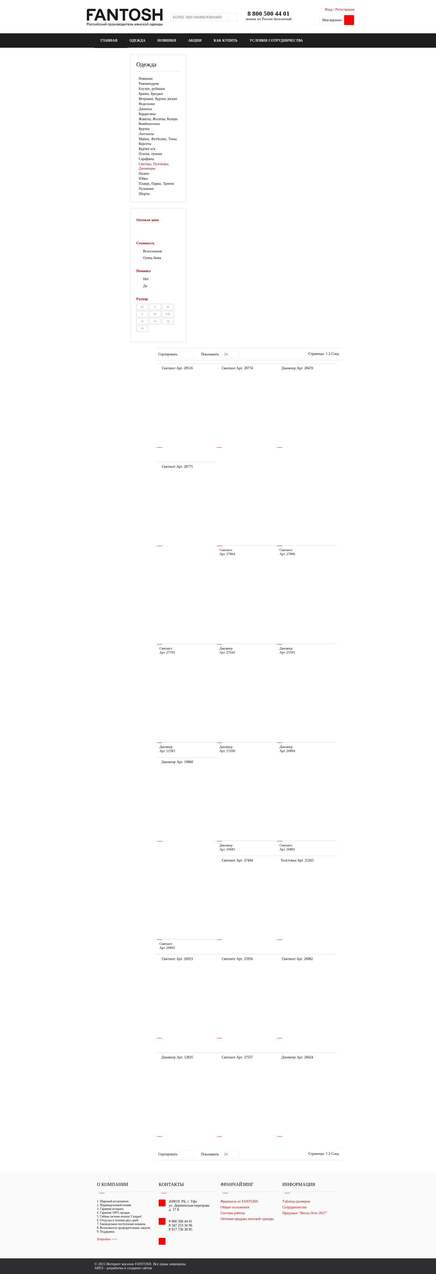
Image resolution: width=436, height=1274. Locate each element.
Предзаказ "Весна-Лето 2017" (304, 1213)
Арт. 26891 (287, 849)
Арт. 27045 (227, 652)
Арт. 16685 (227, 849)
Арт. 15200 (227, 751)
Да (145, 286)
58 (142, 328)
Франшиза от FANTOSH (239, 1201)
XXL (168, 314)
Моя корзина (332, 20)
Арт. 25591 (287, 652)
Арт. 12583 (167, 751)
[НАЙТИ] (232, 17)
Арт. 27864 (227, 554)
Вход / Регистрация (339, 9)
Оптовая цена (147, 220)
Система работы (233, 1213)
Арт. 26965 (167, 948)
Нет (146, 279)
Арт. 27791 (167, 652)
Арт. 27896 (287, 554)
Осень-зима (152, 258)
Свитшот (226, 550)
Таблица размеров (296, 1201)
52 (142, 321)
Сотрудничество (294, 1207)
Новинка (143, 271)
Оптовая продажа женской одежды (247, 1219)
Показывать (210, 354)
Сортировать (167, 354)
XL (155, 314)
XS (142, 306)
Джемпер (226, 648)
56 (168, 321)
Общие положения (235, 1207)
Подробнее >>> (107, 1239)
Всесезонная (152, 251)
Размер (142, 299)
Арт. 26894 (287, 751)
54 (155, 321)
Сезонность (145, 243)
